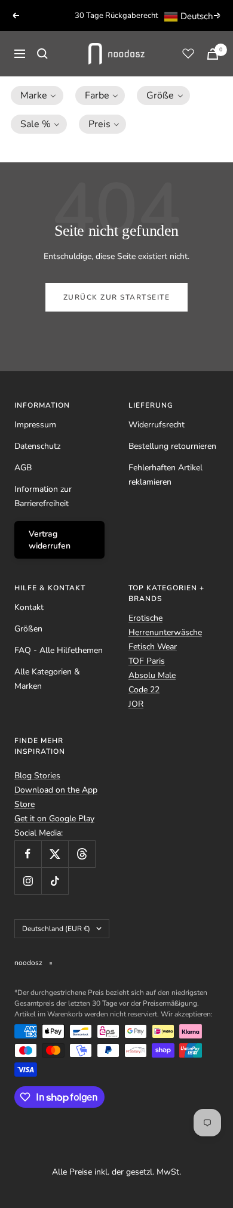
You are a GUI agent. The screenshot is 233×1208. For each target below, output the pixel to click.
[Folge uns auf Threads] (81, 853)
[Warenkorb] (213, 54)
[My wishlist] (188, 53)
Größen (28, 628)
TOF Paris (146, 661)
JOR (135, 704)
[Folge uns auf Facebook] (27, 853)
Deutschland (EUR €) (56, 928)
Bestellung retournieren (172, 446)
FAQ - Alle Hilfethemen (58, 650)
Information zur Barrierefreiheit (43, 496)
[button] (37, 95)
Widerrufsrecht (156, 424)
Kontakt (29, 607)
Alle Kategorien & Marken (47, 679)
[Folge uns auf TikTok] (54, 880)
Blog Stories (37, 775)
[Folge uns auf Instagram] (27, 880)
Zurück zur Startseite (116, 297)
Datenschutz (37, 446)
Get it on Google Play (54, 818)
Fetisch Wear (152, 646)
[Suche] (42, 53)
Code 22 (144, 689)
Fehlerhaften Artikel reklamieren (165, 475)
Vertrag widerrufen (49, 539)
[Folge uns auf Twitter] (54, 853)
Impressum (35, 424)
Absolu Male (152, 675)
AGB (23, 467)
